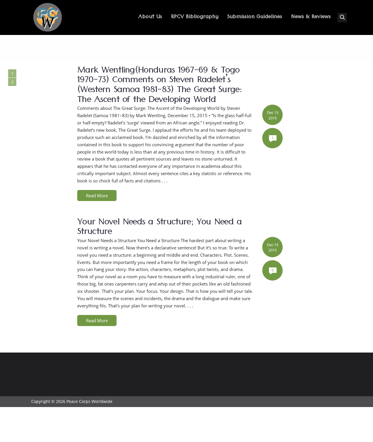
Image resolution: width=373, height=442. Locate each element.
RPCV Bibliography (195, 17)
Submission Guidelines (254, 17)
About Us (150, 17)
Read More (97, 195)
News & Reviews (311, 17)
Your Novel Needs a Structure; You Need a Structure (159, 228)
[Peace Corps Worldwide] (47, 18)
